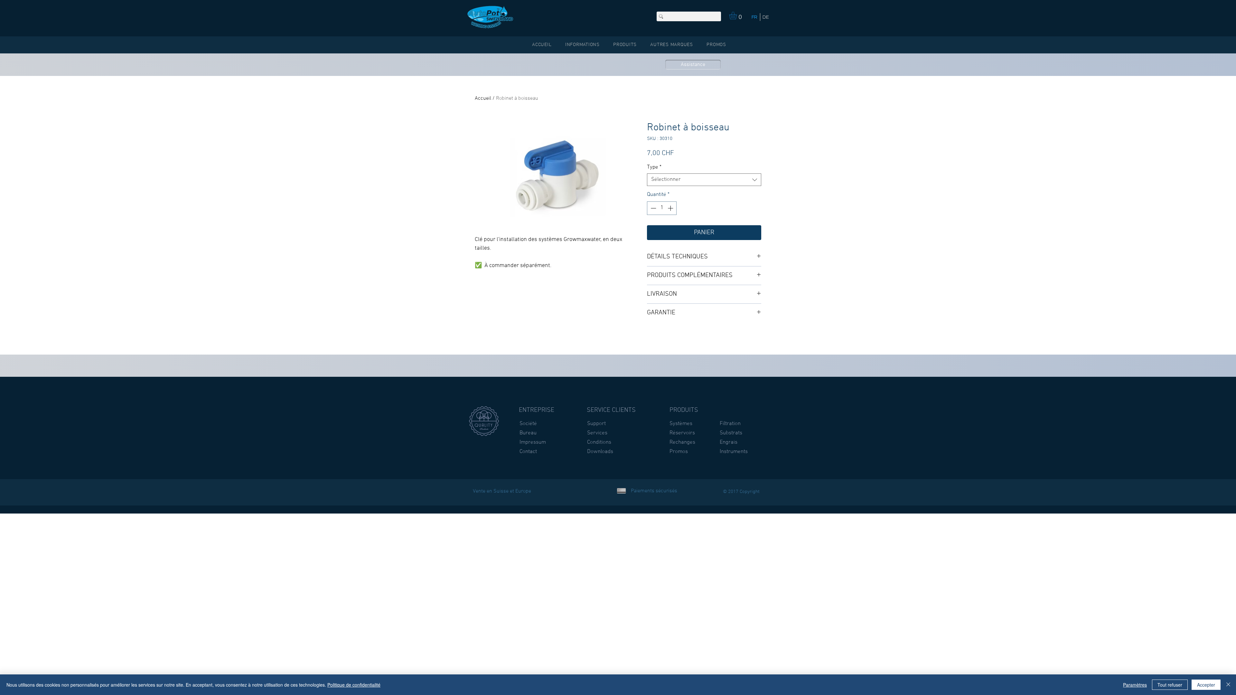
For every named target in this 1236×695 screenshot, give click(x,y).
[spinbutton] (662, 208)
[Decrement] (653, 208)
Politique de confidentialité (353, 684)
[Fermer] (1228, 685)
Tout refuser (1169, 684)
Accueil (483, 98)
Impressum (533, 442)
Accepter (1206, 684)
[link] (737, 15)
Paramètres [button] (1135, 684)
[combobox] (704, 179)
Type (654, 167)
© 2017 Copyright (741, 492)
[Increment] (671, 208)
